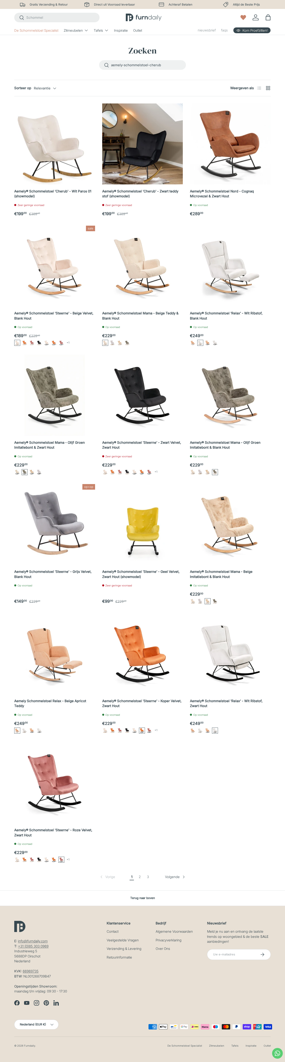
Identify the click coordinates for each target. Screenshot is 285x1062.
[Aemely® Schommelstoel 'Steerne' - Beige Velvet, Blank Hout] (54, 266)
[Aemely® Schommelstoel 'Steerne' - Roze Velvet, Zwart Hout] (54, 782)
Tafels (98, 30)
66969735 (31, 971)
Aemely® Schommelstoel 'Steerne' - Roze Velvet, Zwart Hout (53, 832)
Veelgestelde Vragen (123, 940)
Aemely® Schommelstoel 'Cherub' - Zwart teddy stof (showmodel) (140, 193)
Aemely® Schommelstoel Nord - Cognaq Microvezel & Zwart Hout (222, 193)
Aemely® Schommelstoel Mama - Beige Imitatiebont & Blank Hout (221, 574)
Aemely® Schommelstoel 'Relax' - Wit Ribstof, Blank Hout (226, 315)
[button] (17, 343)
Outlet (137, 30)
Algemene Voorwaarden (174, 931)
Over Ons (163, 949)
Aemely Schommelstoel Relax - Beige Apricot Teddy (50, 703)
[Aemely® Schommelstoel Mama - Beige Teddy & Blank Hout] (142, 266)
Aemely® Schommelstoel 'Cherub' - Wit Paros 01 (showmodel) (52, 193)
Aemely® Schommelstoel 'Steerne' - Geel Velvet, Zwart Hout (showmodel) (140, 574)
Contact (112, 931)
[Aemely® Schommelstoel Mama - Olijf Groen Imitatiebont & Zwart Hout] (54, 395)
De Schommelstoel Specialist (36, 30)
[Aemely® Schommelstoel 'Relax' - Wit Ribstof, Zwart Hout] (230, 653)
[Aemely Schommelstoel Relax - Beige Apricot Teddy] (54, 653)
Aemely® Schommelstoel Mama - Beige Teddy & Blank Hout (140, 315)
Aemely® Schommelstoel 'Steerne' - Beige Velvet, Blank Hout (53, 315)
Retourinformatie (119, 957)
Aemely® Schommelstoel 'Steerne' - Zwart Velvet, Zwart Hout (141, 445)
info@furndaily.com (33, 941)
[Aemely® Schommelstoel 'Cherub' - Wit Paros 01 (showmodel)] (54, 143)
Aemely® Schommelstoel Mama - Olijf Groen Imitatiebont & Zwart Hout (49, 445)
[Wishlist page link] (243, 17)
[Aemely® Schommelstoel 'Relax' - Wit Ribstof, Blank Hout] (230, 266)
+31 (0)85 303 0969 (33, 946)
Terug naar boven (142, 898)
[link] (107, 877)
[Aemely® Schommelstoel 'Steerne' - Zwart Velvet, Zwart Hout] (142, 395)
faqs (224, 30)
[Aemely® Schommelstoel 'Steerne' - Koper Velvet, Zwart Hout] (142, 653)
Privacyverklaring (168, 940)
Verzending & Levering (124, 949)
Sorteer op (22, 88)
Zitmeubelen (73, 30)
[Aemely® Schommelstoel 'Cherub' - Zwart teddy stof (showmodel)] (142, 143)
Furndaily (29, 1045)
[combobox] (57, 17)
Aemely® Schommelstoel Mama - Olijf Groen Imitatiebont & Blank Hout (225, 445)
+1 (68, 342)
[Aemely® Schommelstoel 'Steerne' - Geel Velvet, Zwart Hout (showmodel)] (142, 524)
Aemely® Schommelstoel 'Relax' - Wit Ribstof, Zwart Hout (226, 703)
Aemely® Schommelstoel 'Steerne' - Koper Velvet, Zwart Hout (141, 703)
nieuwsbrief (207, 30)
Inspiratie (121, 30)
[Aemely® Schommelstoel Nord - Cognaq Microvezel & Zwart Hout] (230, 143)
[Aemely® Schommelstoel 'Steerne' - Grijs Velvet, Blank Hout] (54, 524)
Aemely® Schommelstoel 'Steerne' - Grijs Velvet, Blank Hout (53, 574)
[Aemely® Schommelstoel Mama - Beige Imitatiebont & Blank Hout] (230, 524)
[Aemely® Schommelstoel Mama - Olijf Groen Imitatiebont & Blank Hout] (230, 395)
